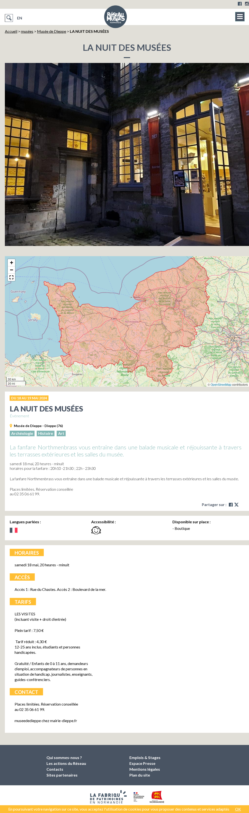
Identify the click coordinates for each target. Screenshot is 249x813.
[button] (11, 262)
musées (27, 31)
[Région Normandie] (157, 797)
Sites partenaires (62, 775)
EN (19, 18)
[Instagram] (247, 4)
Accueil (11, 31)
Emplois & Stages (144, 757)
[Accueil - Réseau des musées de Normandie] (115, 18)
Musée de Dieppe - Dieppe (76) (38, 426)
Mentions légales (144, 769)
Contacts (54, 769)
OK (238, 809)
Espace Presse (142, 763)
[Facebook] (240, 4)
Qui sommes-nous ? (64, 757)
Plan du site (139, 775)
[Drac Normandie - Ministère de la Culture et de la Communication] (138, 797)
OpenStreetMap (221, 384)
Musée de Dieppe (51, 31)
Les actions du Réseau (66, 763)
